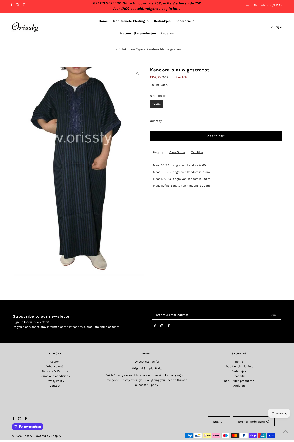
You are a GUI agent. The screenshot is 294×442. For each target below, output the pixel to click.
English (219, 421)
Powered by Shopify (48, 436)
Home (103, 21)
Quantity (156, 121)
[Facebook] (11, 5)
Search (55, 361)
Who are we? (54, 366)
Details (158, 152)
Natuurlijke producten (138, 33)
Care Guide (177, 152)
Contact (55, 385)
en (247, 5)
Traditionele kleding (129, 21)
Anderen (167, 33)
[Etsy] (23, 5)
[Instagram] (17, 5)
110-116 (156, 104)
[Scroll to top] (285, 431)
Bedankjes (162, 21)
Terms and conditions (55, 376)
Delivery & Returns (55, 371)
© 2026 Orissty (22, 436)
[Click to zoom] (137, 73)
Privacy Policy (55, 381)
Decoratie (183, 21)
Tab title (197, 152)
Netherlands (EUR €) (268, 5)
